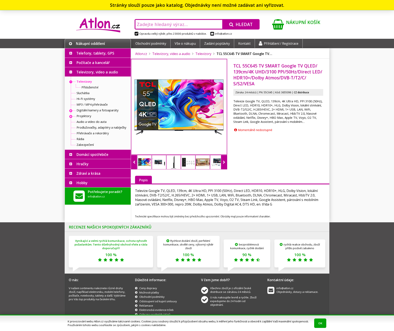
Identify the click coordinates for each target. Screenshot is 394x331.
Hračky (82, 163)
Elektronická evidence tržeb (156, 310)
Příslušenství (89, 87)
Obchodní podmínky (150, 43)
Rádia (80, 139)
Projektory (84, 116)
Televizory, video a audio (97, 72)
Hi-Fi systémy (86, 99)
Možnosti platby (149, 292)
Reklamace (146, 305)
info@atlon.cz (223, 33)
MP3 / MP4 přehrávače (92, 104)
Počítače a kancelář (93, 62)
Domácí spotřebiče (92, 154)
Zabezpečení (85, 145)
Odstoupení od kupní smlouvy (158, 301)
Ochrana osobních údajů (154, 314)
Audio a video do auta (92, 122)
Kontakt (244, 43)
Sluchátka (83, 93)
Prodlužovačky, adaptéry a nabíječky (101, 127)
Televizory (84, 81)
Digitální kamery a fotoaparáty (97, 110)
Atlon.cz (141, 53)
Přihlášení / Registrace (281, 43)
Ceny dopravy (148, 288)
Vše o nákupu (185, 43)
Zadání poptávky (217, 43)
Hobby (81, 182)
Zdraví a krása (88, 173)
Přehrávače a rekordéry (93, 133)
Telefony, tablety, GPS (95, 53)
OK (320, 323)
